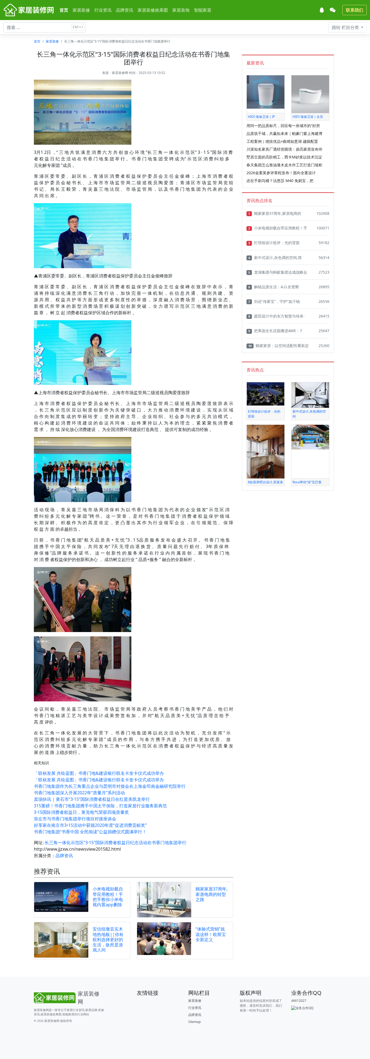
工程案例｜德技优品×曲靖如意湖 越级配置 (282, 141)
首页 (64, 10)
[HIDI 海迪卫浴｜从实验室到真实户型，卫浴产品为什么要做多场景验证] (310, 94)
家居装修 (81, 10)
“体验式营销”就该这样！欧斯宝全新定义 (211, 934)
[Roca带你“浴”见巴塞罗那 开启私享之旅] (310, 437)
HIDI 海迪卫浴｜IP (261, 116)
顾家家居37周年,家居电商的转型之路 (212, 894)
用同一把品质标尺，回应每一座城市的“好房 (283, 125)
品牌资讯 (124, 10)
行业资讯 (103, 10)
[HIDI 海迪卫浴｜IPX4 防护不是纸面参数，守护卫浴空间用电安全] (265, 91)
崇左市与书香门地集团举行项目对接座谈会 (75, 819)
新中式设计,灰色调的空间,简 (275, 257)
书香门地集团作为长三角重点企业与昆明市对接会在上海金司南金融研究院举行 (110, 786)
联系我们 (354, 10)
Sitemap (194, 1021)
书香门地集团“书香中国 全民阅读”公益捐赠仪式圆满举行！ (90, 832)
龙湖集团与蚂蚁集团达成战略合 (277, 272)
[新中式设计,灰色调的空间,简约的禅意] (310, 394)
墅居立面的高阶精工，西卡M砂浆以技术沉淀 (284, 157)
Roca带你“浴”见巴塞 (307, 482)
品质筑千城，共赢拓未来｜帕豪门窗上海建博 (284, 133)
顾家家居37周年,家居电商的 (274, 213)
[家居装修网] (29, 10)
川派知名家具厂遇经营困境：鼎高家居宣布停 (284, 149)
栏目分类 (346, 27)
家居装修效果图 (153, 10)
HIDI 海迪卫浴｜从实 (308, 116)
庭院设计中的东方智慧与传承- (276, 316)
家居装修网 (120, 72)
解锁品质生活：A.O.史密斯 (273, 286)
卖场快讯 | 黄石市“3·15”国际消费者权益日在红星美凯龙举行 (92, 799)
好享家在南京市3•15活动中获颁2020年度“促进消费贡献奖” (90, 825)
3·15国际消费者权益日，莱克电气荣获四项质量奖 (81, 812)
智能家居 (202, 10)
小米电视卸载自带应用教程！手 (277, 228)
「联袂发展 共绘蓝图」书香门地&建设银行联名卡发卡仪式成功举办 (99, 773)
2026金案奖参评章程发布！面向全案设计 (281, 172)
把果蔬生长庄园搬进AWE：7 (275, 330)
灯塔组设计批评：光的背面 (274, 242)
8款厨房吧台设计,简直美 (265, 482)
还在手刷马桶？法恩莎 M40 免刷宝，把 (279, 180)
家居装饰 (181, 10)
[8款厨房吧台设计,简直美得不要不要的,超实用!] (265, 451)
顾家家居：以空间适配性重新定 (278, 345)
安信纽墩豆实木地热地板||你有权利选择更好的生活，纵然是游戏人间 (108, 939)
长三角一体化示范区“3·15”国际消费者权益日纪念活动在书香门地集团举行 (115, 843)
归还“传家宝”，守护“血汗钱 (274, 301)
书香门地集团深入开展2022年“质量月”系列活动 (79, 793)
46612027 (298, 1000)
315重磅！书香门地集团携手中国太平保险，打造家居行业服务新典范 (100, 806)
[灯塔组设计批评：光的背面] (265, 393)
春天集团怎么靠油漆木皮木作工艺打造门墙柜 (284, 164)
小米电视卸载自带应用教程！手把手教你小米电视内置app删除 (108, 897)
